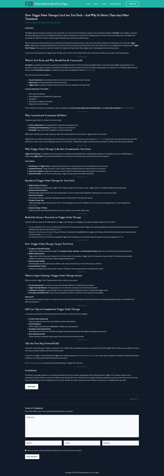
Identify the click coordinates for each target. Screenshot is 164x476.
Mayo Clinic (99, 139)
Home (88, 4)
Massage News (115, 4)
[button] (132, 3)
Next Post (134, 399)
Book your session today (33, 363)
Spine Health (89, 70)
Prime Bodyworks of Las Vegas (51, 3)
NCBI (58, 229)
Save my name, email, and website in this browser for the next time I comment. (55, 450)
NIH (120, 237)
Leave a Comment (31, 23)
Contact (104, 4)
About (96, 4)
